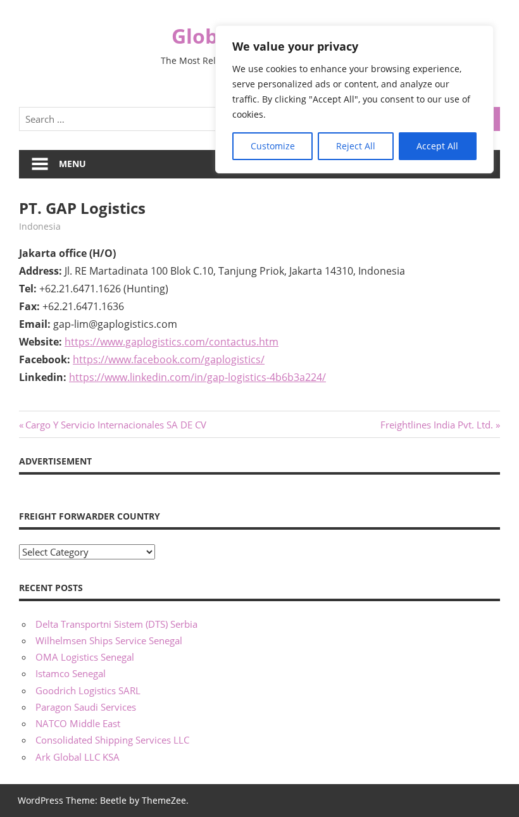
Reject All (355, 146)
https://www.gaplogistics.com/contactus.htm (171, 342)
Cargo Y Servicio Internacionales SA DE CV (115, 424)
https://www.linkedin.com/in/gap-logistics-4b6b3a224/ (197, 377)
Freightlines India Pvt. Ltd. (436, 424)
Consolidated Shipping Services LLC (112, 739)
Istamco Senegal (70, 673)
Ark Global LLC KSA (77, 757)
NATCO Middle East (77, 723)
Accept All (437, 146)
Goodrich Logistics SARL (88, 690)
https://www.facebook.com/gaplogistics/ (169, 359)
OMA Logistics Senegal (84, 657)
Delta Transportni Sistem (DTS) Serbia (116, 624)
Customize (273, 146)
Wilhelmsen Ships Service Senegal (108, 640)
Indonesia (40, 226)
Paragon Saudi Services (85, 707)
